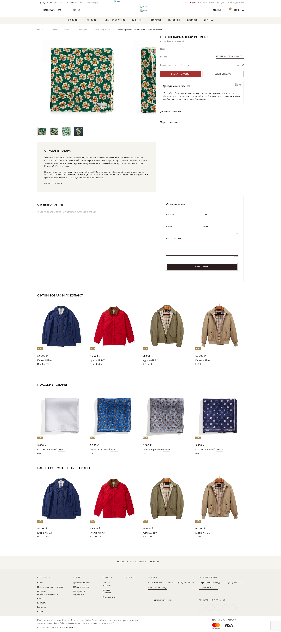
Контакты (41, 603)
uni (39, 453)
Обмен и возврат (81, 587)
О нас (40, 583)
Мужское (72, 20)
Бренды (137, 20)
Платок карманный (47, 450)
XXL (47, 364)
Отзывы (40, 599)
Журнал (209, 20)
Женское (91, 20)
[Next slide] (151, 121)
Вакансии (41, 607)
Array (48, 360)
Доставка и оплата (82, 583)
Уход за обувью (115, 20)
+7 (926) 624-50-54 (49, 3)
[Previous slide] (142, 121)
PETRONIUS (202, 37)
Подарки (155, 20)
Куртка (40, 360)
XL (43, 364)
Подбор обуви (109, 597)
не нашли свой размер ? (230, 56)
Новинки (174, 20)
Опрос (40, 612)
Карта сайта (69, 627)
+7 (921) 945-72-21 (83, 3)
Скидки (192, 20)
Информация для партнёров (50, 587)
